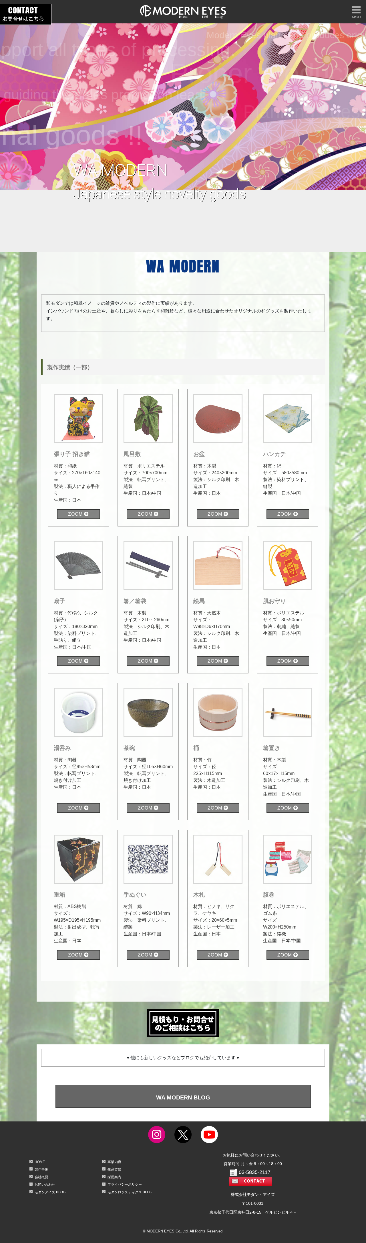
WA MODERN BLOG (183, 1097)
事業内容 (114, 1162)
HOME (40, 1162)
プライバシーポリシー (125, 1184)
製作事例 (41, 1169)
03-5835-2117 (254, 1172)
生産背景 (114, 1169)
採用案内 (114, 1177)
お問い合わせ (45, 1184)
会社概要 (41, 1177)
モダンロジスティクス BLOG (130, 1192)
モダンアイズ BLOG (50, 1192)
